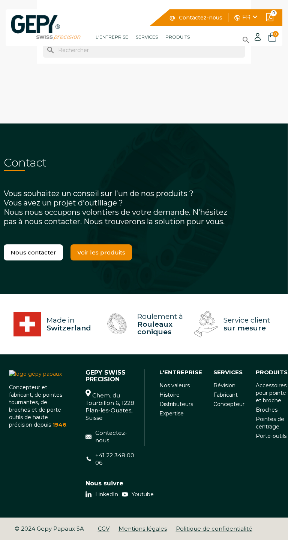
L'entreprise (112, 37)
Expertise (171, 413)
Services (147, 37)
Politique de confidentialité (214, 528)
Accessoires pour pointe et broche (271, 393)
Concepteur (228, 404)
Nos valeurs (174, 385)
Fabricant (225, 394)
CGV (104, 528)
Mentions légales (142, 528)
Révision (224, 385)
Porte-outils (271, 436)
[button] (33, 252)
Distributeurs (176, 404)
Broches (267, 409)
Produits (177, 37)
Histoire (169, 394)
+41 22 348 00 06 (114, 459)
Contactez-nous (200, 17)
